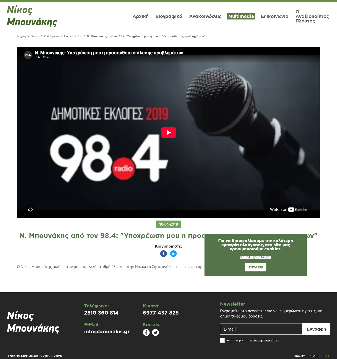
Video (35, 36)
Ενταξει (256, 267)
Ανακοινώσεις (205, 16)
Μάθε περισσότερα (255, 257)
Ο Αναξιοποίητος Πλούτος (312, 16)
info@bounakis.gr (107, 331)
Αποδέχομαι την (253, 340)
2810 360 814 (101, 312)
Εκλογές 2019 (72, 36)
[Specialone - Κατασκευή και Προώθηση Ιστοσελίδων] (312, 356)
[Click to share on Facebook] (163, 253)
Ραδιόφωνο (51, 36)
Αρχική (141, 16)
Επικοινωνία (275, 16)
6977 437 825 (161, 312)
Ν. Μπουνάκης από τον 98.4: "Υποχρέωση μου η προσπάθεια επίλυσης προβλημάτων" (146, 36)
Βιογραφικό (168, 16)
